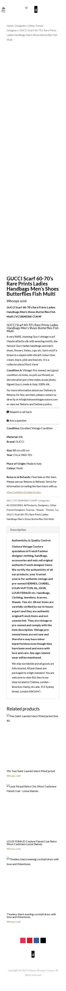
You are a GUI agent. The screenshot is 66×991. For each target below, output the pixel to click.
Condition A (14, 370)
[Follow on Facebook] (36, 940)
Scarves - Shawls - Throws (40, 509)
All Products (30, 505)
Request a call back (20, 411)
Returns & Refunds (18, 477)
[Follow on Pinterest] (29, 940)
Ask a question (17, 420)
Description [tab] (18, 530)
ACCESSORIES (15, 505)
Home (10, 25)
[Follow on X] (43, 940)
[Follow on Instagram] (23, 940)
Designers (20, 25)
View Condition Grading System (24, 492)
